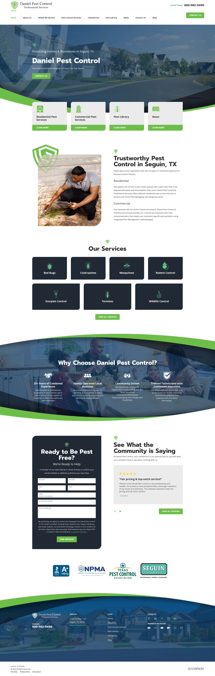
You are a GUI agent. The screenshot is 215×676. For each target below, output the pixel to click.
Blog (110, 640)
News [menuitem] (126, 17)
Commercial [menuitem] (93, 17)
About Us (112, 622)
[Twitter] (162, 618)
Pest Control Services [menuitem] (71, 17)
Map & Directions (77, 625)
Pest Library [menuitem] (111, 17)
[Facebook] (149, 618)
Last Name (72, 479)
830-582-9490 (194, 5)
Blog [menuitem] (155, 17)
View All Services (107, 317)
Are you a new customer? (46, 501)
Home (110, 618)
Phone (40, 487)
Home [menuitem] (13, 17)
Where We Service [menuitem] (46, 17)
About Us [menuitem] (27, 17)
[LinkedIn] (175, 618)
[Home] (31, 5)
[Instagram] (168, 618)
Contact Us (195, 15)
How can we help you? (45, 508)
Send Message (67, 539)
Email (70, 487)
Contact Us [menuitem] (141, 17)
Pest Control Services (117, 627)
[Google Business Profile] (155, 618)
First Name (42, 479)
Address (41, 494)
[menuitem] (14, 672)
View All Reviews (171, 511)
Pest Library (113, 631)
